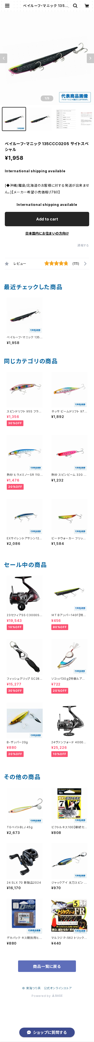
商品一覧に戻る (47, 966)
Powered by (42, 996)
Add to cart (47, 219)
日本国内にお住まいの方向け (47, 233)
